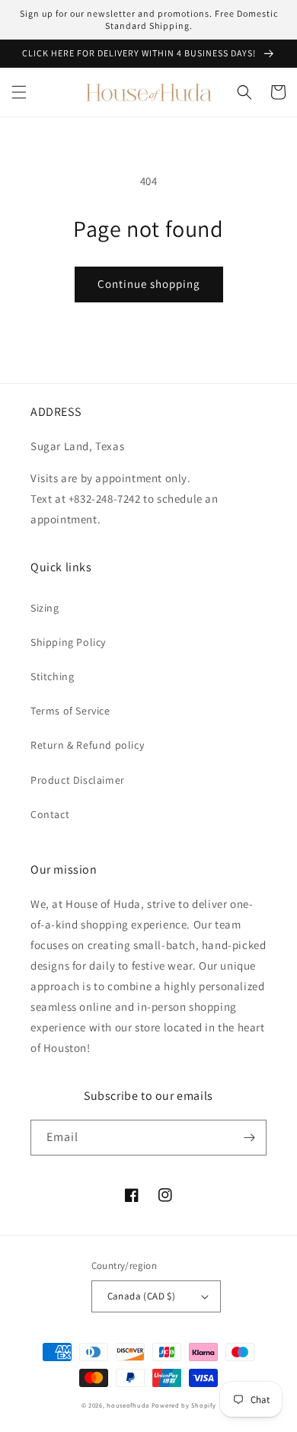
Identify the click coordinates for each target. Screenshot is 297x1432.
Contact (49, 814)
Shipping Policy (68, 642)
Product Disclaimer (77, 780)
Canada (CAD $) (141, 1296)
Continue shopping (148, 283)
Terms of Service (70, 711)
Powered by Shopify (184, 1405)
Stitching (52, 676)
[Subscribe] (249, 1138)
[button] (19, 92)
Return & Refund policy (87, 745)
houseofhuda (128, 1405)
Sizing (44, 608)
